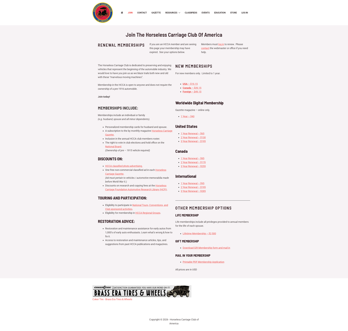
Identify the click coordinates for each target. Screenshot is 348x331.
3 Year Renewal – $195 (193, 141)
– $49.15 (192, 91)
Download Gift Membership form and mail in (206, 247)
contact (205, 48)
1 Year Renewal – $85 (192, 158)
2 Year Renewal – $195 (193, 187)
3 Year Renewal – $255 (193, 166)
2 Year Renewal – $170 (193, 162)
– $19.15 (190, 83)
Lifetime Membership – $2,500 (199, 233)
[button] (178, 12)
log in (221, 44)
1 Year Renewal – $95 (192, 183)
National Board (113, 146)
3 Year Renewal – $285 (193, 191)
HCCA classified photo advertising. (124, 166)
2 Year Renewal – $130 (193, 137)
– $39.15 (192, 87)
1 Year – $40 (187, 116)
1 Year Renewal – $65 (192, 133)
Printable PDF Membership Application (203, 261)
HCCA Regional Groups (147, 212)
